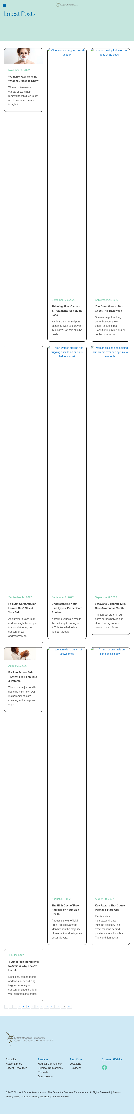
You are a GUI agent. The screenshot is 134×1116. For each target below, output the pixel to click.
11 (52, 1006)
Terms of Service (60, 1096)
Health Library (14, 1063)
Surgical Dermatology (50, 1068)
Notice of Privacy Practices (35, 1096)
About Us (11, 1059)
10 (46, 1006)
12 (58, 1006)
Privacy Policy (13, 1096)
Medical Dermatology (50, 1063)
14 (69, 1006)
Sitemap (116, 1092)
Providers (75, 1068)
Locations (75, 1063)
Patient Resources (16, 1068)
